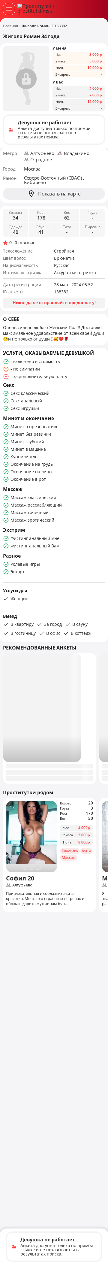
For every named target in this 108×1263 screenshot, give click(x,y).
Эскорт (17, 571)
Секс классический (30, 393)
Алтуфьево (42, 153)
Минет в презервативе (34, 426)
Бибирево (35, 182)
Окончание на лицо (31, 471)
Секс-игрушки (24, 408)
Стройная (64, 251)
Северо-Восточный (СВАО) (53, 178)
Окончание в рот (28, 479)
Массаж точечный (29, 512)
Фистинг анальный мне (34, 538)
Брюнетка (64, 258)
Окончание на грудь (31, 464)
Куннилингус (23, 456)
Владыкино (76, 153)
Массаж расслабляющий (36, 505)
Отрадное (41, 159)
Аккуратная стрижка (75, 272)
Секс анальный (26, 401)
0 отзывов (25, 243)
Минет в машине (28, 449)
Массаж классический (33, 497)
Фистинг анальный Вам (34, 546)
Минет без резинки (30, 434)
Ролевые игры (25, 564)
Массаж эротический (32, 520)
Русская (62, 265)
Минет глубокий (27, 441)
